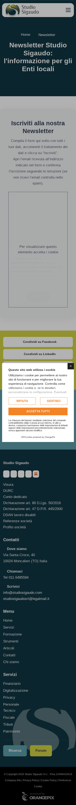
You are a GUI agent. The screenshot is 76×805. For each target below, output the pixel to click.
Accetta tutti (38, 411)
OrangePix (50, 437)
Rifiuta (22, 401)
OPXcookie (26, 437)
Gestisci (54, 401)
